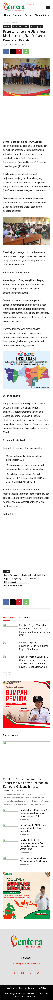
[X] (13, 51)
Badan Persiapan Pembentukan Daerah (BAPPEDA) (24, 575)
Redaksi (9, 45)
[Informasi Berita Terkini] (3, 6)
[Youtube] (38, 973)
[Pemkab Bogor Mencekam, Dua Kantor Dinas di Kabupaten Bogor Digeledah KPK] (10, 629)
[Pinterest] (19, 51)
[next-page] (9, 674)
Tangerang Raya (36, 27)
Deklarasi (33, 578)
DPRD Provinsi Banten (13, 585)
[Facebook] (6, 51)
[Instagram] (22, 973)
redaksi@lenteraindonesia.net (26, 963)
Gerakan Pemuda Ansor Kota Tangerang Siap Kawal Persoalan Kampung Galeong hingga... (25, 782)
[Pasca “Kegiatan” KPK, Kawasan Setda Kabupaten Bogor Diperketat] (10, 646)
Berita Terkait (9, 617)
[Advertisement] (26, 118)
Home (5, 22)
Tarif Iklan (42, 988)
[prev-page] (5, 674)
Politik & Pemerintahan (21, 27)
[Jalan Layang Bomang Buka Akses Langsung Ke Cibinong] (10, 862)
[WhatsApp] (26, 51)
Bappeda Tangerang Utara (15, 578)
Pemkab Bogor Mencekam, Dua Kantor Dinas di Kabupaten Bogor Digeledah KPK (34, 813)
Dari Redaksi (24, 617)
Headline (14, 22)
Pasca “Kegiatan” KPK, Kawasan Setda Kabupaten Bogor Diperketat (33, 646)
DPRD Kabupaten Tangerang (16, 582)
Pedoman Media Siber (25, 988)
